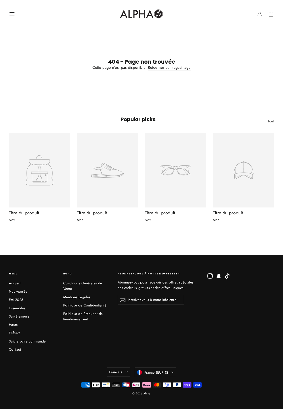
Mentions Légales (76, 297)
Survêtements (19, 316)
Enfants (14, 332)
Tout (271, 121)
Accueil (15, 283)
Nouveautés (18, 291)
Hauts (13, 324)
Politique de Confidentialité (85, 305)
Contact (15, 349)
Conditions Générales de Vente (82, 286)
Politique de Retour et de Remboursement (83, 316)
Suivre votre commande (27, 341)
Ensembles (17, 308)
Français (115, 372)
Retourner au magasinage (169, 67)
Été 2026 (16, 299)
